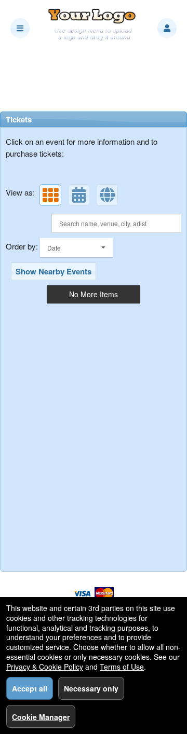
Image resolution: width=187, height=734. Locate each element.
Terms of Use (122, 666)
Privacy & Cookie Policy (44, 666)
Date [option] (54, 247)
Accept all (29, 688)
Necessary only (91, 688)
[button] (167, 28)
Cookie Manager (41, 717)
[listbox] (76, 247)
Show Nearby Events (53, 271)
